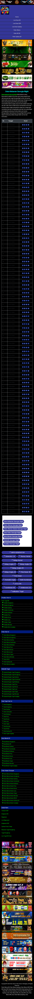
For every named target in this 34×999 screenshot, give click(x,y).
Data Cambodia (7, 711)
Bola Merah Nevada (8, 763)
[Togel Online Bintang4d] (17, 887)
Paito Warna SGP (25, 987)
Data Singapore (7, 704)
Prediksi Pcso (6, 615)
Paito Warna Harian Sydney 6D (11, 800)
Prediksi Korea (7, 617)
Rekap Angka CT (10, 564)
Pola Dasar (18, 576)
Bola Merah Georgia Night (13, 536)
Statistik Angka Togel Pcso (10, 684)
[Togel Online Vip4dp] (17, 929)
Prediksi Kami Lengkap (9, 627)
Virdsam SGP (5, 810)
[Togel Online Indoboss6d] (17, 852)
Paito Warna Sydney (8, 640)
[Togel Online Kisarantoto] (17, 71)
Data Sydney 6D (7, 731)
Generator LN (10, 556)
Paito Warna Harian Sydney (10, 778)
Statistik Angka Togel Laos (10, 689)
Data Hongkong (7, 707)
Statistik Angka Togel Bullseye (11, 682)
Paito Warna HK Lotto (15, 992)
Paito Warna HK (5, 987)
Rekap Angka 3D (25, 564)
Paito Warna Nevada (8, 657)
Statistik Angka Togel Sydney (11, 677)
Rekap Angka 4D (10, 572)
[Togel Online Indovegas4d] (17, 978)
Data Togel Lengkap (8, 733)
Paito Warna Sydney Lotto (21, 994)
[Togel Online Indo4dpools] (17, 915)
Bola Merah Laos (7, 758)
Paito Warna (17, 30)
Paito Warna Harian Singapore (11, 774)
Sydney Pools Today (7, 826)
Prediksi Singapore (8, 603)
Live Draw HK (17, 20)
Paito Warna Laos (8, 652)
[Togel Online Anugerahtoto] (17, 943)
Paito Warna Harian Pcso (9, 786)
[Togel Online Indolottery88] (17, 950)
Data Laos (6, 721)
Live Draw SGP (17, 23)
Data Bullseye (7, 714)
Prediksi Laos (6, 619)
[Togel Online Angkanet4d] (17, 957)
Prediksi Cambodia (8, 610)
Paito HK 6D (17, 33)
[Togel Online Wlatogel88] (17, 894)
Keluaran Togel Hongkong (8, 829)
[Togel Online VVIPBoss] (17, 43)
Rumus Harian (25, 556)
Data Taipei (6, 723)
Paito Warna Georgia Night (13, 525)
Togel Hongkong (6, 833)
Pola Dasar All (25, 572)
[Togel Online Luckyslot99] (17, 922)
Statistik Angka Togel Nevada (11, 694)
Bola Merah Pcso (7, 753)
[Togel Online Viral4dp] (17, 85)
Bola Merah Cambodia (9, 749)
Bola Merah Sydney (8, 746)
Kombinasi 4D (10, 588)
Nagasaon (4, 817)
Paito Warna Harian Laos (9, 790)
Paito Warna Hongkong (9, 637)
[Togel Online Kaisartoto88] (17, 908)
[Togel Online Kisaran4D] (17, 64)
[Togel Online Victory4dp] (17, 859)
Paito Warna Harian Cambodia (11, 781)
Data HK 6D (6, 728)
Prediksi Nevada (7, 624)
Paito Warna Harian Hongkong (11, 776)
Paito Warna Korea (8, 649)
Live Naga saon (5, 820)
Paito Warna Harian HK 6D (10, 798)
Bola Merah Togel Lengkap (10, 765)
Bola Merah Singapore (9, 741)
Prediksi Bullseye (7, 612)
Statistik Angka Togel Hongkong (11, 674)
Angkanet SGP (5, 823)
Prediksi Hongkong (8, 605)
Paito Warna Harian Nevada (10, 795)
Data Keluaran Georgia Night (17, 91)
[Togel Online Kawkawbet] (17, 866)
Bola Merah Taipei (8, 761)
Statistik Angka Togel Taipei (10, 691)
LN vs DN (17, 584)
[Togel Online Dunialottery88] (17, 936)
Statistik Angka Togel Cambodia (11, 679)
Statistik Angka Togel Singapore (11, 672)
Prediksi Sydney (7, 607)
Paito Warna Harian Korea (10, 788)
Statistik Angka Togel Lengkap (11, 696)
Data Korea (6, 719)
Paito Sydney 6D (17, 36)
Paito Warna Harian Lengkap (10, 803)
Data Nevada (6, 726)
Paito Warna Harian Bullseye (10, 783)
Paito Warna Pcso (8, 647)
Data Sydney (6, 709)
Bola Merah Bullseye (8, 751)
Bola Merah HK (7, 744)
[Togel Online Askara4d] (17, 880)
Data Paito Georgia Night (12, 533)
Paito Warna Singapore (9, 635)
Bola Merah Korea (8, 756)
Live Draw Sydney (17, 27)
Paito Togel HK (5, 600)
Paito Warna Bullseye (9, 644)
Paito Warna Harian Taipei (10, 793)
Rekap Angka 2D (18, 568)
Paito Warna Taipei (8, 654)
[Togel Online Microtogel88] (17, 845)
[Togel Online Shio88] (17, 971)
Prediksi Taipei (7, 622)
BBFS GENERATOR (18, 552)
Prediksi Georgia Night (11, 544)
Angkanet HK (5, 814)
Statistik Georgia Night (11, 540)
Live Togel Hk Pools (6, 836)
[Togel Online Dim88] (17, 50)
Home (17, 17)
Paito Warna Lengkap (9, 664)
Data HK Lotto (24, 992)
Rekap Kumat (17, 560)
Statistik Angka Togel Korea (10, 686)
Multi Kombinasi (25, 580)
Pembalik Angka (10, 580)
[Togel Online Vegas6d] (17, 873)
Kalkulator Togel (17, 591)
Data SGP (5, 989)
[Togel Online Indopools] (17, 964)
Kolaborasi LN (25, 588)
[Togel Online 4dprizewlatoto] (17, 901)
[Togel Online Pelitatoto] (17, 78)
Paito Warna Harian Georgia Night (15, 529)
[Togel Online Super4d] (17, 57)
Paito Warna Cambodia (9, 642)
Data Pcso (6, 716)
